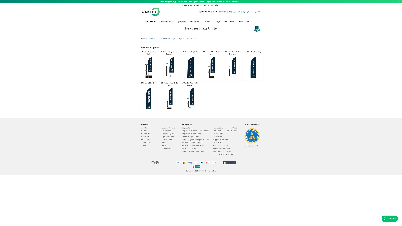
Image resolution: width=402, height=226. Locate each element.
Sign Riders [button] (181, 21)
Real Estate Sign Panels (222, 151)
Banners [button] (208, 21)
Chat (238, 12)
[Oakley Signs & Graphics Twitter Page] (157, 163)
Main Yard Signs (150, 21)
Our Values (145, 140)
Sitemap (144, 145)
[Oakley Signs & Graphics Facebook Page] (153, 163)
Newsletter (145, 137)
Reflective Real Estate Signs (223, 154)
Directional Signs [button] (166, 21)
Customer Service (168, 128)
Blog (230, 12)
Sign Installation (168, 137)
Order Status (166, 131)
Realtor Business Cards (222, 148)
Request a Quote (168, 134)
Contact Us (145, 134)
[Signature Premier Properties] (155, 25)
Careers (144, 131)
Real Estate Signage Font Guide (225, 128)
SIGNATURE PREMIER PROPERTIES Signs (162, 39)
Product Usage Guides (190, 137)
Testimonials (146, 142)
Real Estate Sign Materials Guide (225, 131)
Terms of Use (218, 142)
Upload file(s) (167, 140)
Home (143, 39)
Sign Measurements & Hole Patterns (195, 131)
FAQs (164, 145)
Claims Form (166, 148)
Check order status (219, 12)
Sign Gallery (186, 128)
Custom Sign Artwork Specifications (195, 140)
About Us (144, 128)
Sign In (248, 12)
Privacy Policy (218, 134)
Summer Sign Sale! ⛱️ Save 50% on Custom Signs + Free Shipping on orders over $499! (192, 2)
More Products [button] (229, 21)
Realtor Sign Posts (189, 148)
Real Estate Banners (220, 145)
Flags (218, 21)
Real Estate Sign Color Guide (193, 145)
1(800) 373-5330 (204, 12)
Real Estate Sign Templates (192, 142)
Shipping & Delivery (220, 140)
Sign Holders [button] (195, 21)
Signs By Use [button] (244, 21)
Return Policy (218, 137)
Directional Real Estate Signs (193, 151)
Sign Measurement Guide (191, 134)
